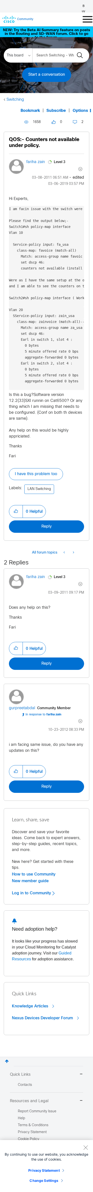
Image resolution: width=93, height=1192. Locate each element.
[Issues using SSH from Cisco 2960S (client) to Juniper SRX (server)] (73, 553)
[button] (16, 511)
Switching (15, 99)
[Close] (85, 1147)
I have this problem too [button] (36, 474)
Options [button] (80, 111)
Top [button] (7, 1061)
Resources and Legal (29, 1101)
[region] (46, 1166)
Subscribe (56, 111)
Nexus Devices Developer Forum (43, 1018)
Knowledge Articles (30, 1006)
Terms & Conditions (33, 1125)
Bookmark (30, 111)
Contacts (25, 1085)
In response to (43, 714)
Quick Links (20, 1074)
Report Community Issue (37, 1111)
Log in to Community (32, 893)
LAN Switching (39, 489)
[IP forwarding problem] (64, 553)
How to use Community (34, 874)
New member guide (30, 881)
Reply (46, 526)
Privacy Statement (44, 1170)
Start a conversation (46, 74)
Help (21, 1118)
